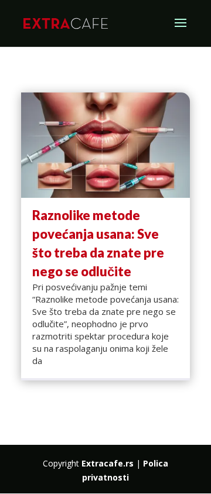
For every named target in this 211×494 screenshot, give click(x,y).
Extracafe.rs (107, 463)
